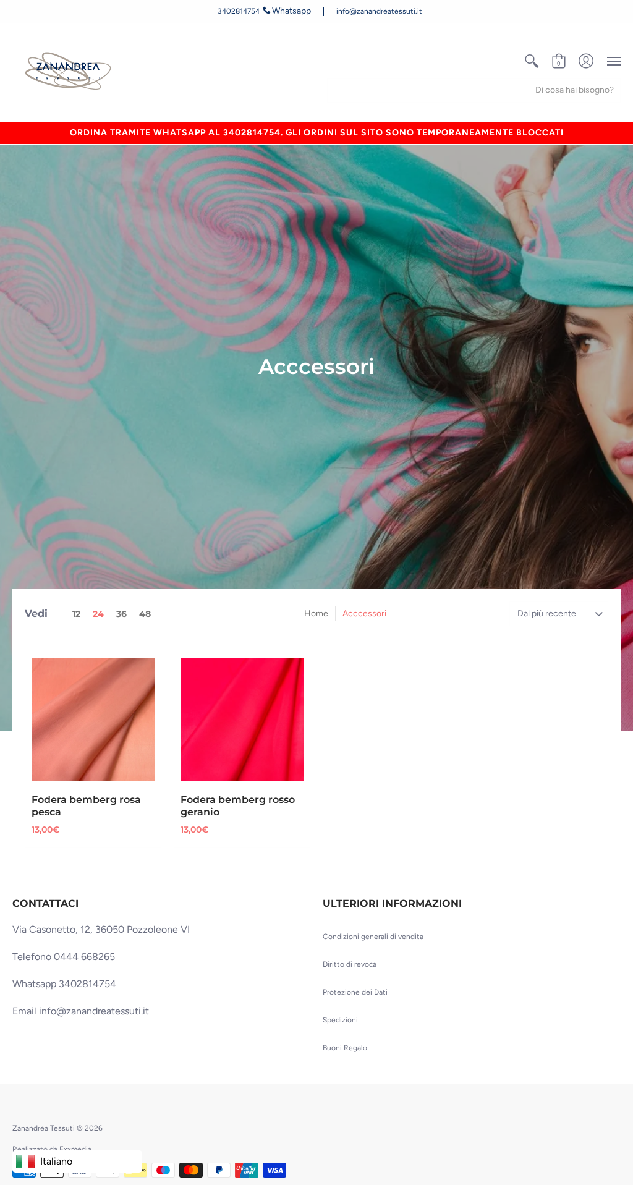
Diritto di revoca (349, 964)
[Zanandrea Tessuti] (69, 72)
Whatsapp (291, 11)
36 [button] (121, 613)
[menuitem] (531, 61)
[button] (531, 61)
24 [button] (98, 613)
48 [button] (145, 613)
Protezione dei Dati (355, 992)
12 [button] (76, 613)
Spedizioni (340, 1020)
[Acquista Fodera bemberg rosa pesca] (93, 719)
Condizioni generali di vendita (373, 936)
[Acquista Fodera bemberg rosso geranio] (242, 719)
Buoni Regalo (345, 1047)
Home (316, 613)
